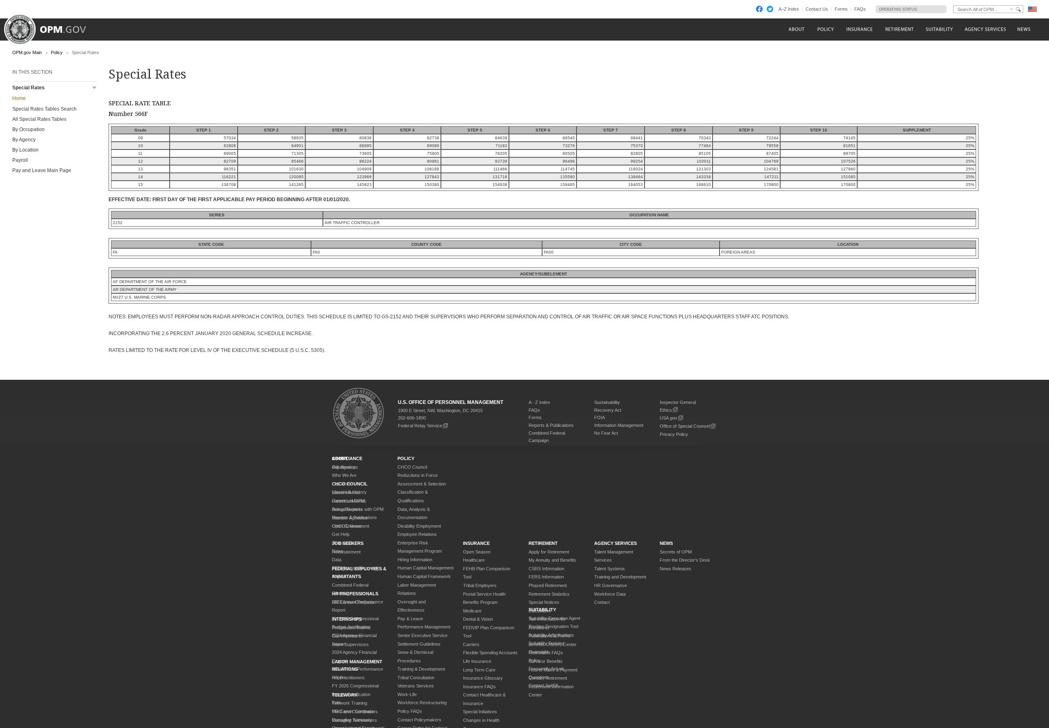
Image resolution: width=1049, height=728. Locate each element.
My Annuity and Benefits (552, 560)
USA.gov (668, 417)
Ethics (666, 410)
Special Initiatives (480, 711)
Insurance (476, 543)
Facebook (759, 9)
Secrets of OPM (676, 551)
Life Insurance (477, 661)
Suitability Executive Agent (554, 618)
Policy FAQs (409, 711)
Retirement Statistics (549, 594)
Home (19, 98)
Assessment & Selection (421, 483)
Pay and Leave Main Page (41, 170)
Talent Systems (609, 568)
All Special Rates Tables (39, 119)
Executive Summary (352, 719)
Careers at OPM (348, 500)
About (340, 458)
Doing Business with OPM (358, 509)
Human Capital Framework (424, 576)
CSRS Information (546, 568)
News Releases (675, 568)
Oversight (538, 651)
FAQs (860, 9)
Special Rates (28, 88)
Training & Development (421, 669)
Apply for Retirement (549, 551)
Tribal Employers (480, 585)
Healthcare (474, 560)
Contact (602, 602)
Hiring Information (414, 559)
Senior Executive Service (422, 635)
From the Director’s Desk (685, 560)
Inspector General (678, 402)
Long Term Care (479, 669)
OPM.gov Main (27, 52)
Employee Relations (417, 534)
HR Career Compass (353, 711)
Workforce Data (610, 594)
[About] (796, 29)
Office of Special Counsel (685, 426)
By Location (25, 150)
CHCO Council (412, 467)
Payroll (20, 160)
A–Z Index (789, 9)
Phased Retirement (548, 585)
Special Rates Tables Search (44, 109)
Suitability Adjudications (551, 635)
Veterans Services (415, 685)
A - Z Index (539, 402)
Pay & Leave (410, 618)
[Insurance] (859, 29)
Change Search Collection (1011, 9)
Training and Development (620, 576)
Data (336, 559)
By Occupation (28, 129)
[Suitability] (939, 29)
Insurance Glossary (483, 678)
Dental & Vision (478, 619)
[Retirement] (899, 29)
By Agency (24, 140)
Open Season (476, 551)
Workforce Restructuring (422, 702)
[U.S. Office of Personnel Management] (51, 27)
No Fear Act (606, 433)
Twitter (770, 9)
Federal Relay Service (420, 425)
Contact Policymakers (419, 719)
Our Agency (344, 467)
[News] (1023, 29)
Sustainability (607, 402)
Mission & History (349, 492)
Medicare (472, 610)
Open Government (350, 526)
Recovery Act (607, 410)
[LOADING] (930, 9)
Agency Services (615, 543)
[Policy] (825, 29)
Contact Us (817, 9)
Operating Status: (898, 9)
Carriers (471, 644)
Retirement (543, 543)
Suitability (542, 609)
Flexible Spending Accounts (490, 652)
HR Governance (610, 585)
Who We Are (344, 475)
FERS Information (546, 576)
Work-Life (407, 694)
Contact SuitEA (544, 685)
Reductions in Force (417, 475)
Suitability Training (546, 643)
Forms (841, 9)
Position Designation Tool (553, 626)
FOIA (599, 417)
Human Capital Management (425, 567)
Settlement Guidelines (418, 644)
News (337, 551)
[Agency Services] (984, 29)
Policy (57, 52)
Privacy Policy (674, 434)
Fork (336, 702)
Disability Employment (419, 526)
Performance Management (423, 626)
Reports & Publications (551, 425)
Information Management (618, 425)
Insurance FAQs (479, 686)
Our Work (342, 483)
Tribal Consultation (415, 677)
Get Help (341, 534)
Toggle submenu (94, 87)
